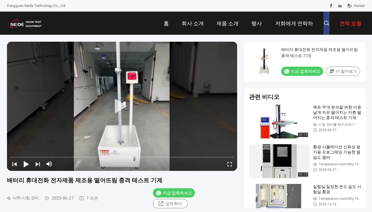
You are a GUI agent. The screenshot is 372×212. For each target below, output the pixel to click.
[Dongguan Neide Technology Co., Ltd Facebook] (331, 6)
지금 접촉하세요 (177, 193)
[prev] (14, 164)
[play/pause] (26, 164)
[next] (38, 164)
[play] (122, 106)
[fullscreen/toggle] (229, 164)
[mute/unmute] (49, 164)
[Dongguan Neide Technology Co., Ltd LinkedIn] (340, 6)
